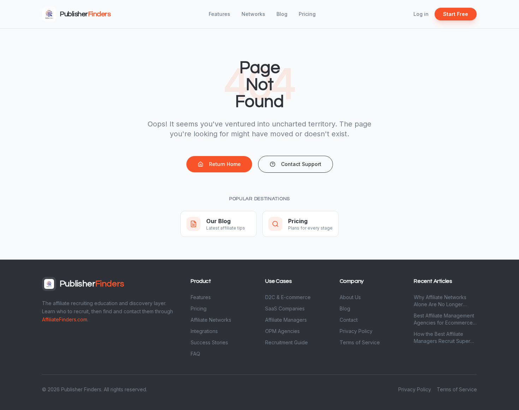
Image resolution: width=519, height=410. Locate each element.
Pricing (307, 14)
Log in (421, 14)
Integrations (204, 331)
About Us (350, 297)
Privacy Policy (356, 331)
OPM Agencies (282, 331)
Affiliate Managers (286, 320)
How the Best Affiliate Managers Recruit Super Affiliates (442, 338)
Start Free (455, 14)
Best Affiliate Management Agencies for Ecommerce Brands (444, 319)
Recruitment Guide (286, 342)
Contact (349, 320)
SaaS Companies (285, 308)
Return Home (225, 164)
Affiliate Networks (211, 320)
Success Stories (209, 342)
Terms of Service (360, 342)
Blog (281, 14)
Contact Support (301, 164)
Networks (253, 14)
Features (219, 14)
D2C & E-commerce (288, 297)
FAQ (195, 354)
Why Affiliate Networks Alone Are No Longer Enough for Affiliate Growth (445, 301)
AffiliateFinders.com (64, 319)
